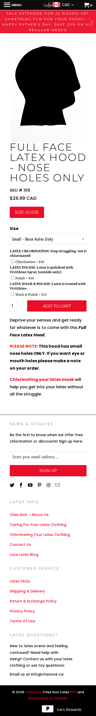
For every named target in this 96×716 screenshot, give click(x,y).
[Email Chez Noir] (58, 485)
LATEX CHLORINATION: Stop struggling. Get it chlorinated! (48, 253)
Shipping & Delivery (27, 591)
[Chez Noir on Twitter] (12, 485)
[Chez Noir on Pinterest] (40, 485)
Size (14, 229)
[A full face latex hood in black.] (48, 86)
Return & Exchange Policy (33, 601)
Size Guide (27, 212)
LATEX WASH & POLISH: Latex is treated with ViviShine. (48, 286)
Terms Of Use (22, 621)
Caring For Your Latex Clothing (38, 524)
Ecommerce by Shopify (48, 698)
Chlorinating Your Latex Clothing (40, 534)
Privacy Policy (22, 611)
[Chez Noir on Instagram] (49, 485)
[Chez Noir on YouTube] (31, 485)
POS (73, 692)
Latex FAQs (20, 581)
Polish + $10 (24, 278)
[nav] (12, 5)
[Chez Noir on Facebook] (21, 485)
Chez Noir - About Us (29, 514)
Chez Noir (33, 692)
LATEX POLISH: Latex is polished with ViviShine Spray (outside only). (41, 269)
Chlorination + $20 (29, 261)
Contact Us (20, 544)
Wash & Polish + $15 (31, 294)
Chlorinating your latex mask (42, 379)
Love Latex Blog (24, 554)
